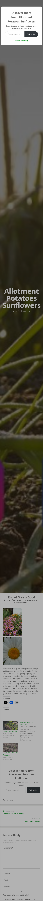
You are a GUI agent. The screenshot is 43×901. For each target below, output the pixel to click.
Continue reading (21, 40)
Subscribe (31, 34)
